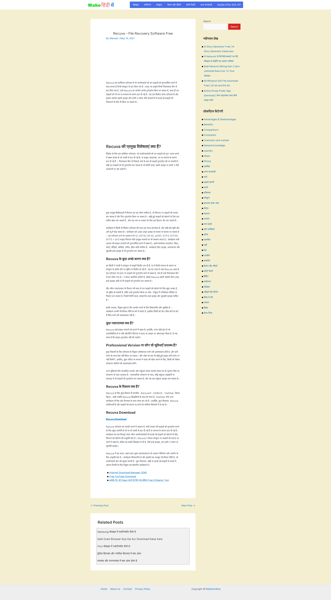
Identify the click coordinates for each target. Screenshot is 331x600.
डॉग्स (206, 234)
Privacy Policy (142, 589)
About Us (115, 589)
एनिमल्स (207, 192)
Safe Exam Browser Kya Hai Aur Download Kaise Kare (130, 539)
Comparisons (211, 129)
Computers (210, 135)
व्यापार (206, 302)
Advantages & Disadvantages (220, 119)
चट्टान (207, 213)
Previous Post (99, 505)
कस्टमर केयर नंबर (211, 203)
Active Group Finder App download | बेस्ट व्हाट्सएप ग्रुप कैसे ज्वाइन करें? (220, 95)
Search (207, 21)
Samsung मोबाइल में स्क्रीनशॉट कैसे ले (116, 531)
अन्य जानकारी (206, 4)
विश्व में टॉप (208, 297)
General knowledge (214, 145)
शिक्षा (206, 307)
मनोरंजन (147, 4)
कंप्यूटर (159, 4)
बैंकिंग (206, 276)
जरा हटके (208, 224)
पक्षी (205, 245)
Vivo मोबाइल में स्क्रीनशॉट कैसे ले (113, 546)
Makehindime (213, 589)
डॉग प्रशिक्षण (209, 229)
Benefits (208, 124)
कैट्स (206, 208)
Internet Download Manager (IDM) (128, 472)
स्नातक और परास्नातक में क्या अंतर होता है (117, 560)
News (207, 156)
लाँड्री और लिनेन (211, 292)
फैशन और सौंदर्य (174, 4)
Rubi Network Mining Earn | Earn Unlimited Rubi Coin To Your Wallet (222, 71)
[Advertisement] (143, 63)
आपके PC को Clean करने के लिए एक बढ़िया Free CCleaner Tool (139, 480)
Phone (207, 161)
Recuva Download (116, 419)
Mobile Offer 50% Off (229, 4)
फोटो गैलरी (190, 4)
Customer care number (216, 140)
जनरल (206, 218)
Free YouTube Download (122, 476)
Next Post (188, 505)
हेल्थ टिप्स (208, 312)
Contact (127, 589)
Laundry (208, 150)
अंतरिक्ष (207, 166)
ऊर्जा (206, 187)
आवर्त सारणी (209, 182)
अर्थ (205, 176)
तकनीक (207, 239)
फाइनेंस (207, 260)
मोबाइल (136, 4)
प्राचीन (207, 255)
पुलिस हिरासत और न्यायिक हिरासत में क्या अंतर (119, 553)
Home (104, 589)
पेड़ (205, 250)
